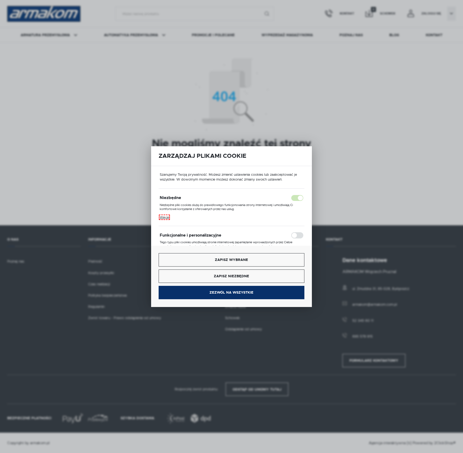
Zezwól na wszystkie (231, 292)
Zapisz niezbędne (231, 276)
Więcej (164, 217)
